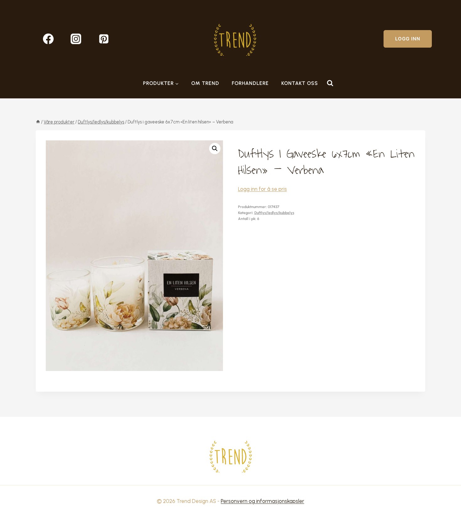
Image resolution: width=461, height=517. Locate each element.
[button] (214, 148)
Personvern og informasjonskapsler (262, 501)
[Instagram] (76, 39)
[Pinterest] (103, 39)
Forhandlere (250, 83)
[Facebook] (48, 39)
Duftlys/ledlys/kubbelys (274, 213)
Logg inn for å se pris (262, 189)
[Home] (38, 122)
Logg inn (407, 39)
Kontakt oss (299, 83)
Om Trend (205, 83)
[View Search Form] (330, 83)
